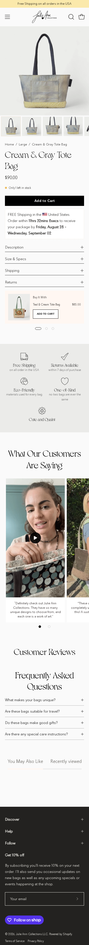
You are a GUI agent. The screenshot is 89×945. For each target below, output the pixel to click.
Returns (11, 282)
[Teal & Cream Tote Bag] (19, 307)
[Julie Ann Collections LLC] (44, 17)
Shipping (12, 270)
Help (9, 831)
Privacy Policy (36, 941)
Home (9, 144)
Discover (12, 819)
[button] (70, 16)
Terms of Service (14, 941)
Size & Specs (15, 258)
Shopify (67, 934)
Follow (10, 843)
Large (23, 144)
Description (14, 247)
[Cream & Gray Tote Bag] (11, 126)
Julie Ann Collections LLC (32, 934)
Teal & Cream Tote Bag (46, 304)
